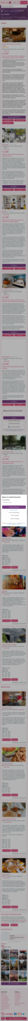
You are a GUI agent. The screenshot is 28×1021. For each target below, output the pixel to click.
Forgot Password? (14, 510)
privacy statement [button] (17, 524)
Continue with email (14, 507)
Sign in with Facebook (15, 518)
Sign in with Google (15, 515)
